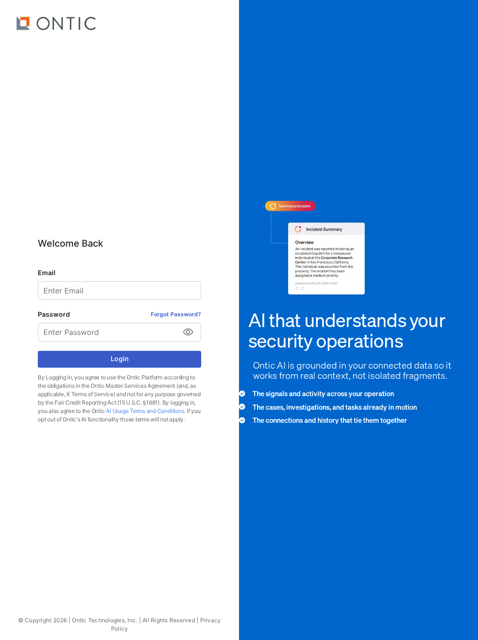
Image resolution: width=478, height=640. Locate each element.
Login (120, 359)
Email (47, 273)
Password (54, 314)
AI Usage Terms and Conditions (145, 410)
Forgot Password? (176, 314)
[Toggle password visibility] (188, 332)
